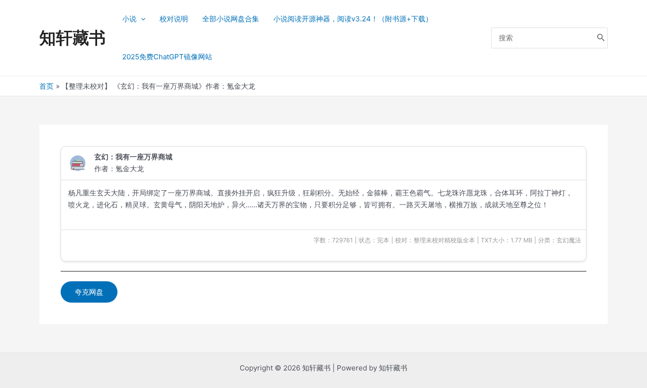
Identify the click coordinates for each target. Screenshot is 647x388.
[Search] (601, 38)
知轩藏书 (72, 37)
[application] (140, 19)
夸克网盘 (89, 291)
